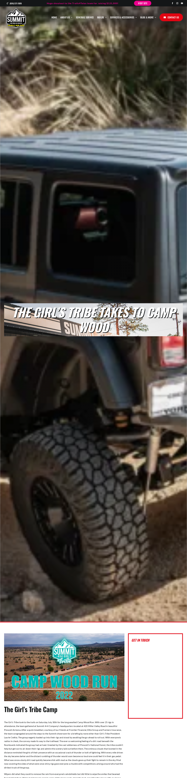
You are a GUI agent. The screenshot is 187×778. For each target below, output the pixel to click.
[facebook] (172, 3)
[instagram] (177, 3)
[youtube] (182, 3)
